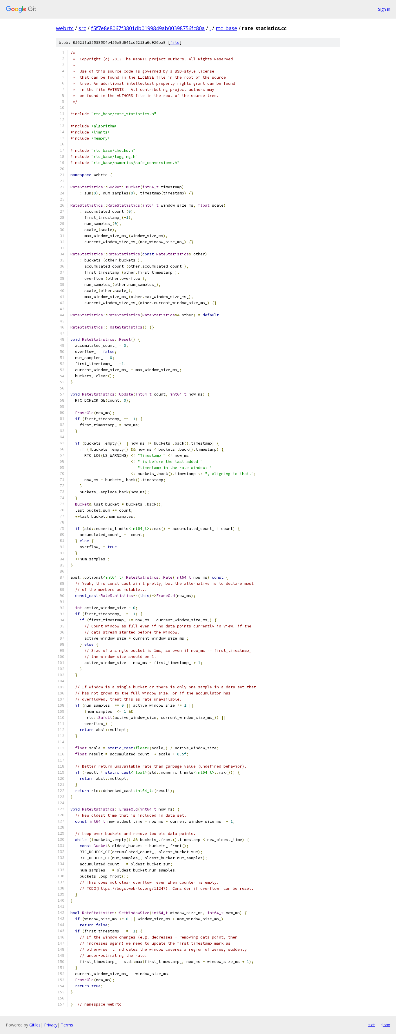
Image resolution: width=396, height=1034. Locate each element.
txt (371, 1024)
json (385, 1024)
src (82, 28)
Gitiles (35, 1025)
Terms (67, 1025)
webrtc (65, 28)
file (174, 42)
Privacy (50, 1025)
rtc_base (226, 28)
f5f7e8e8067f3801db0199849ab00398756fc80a (148, 28)
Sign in (384, 9)
